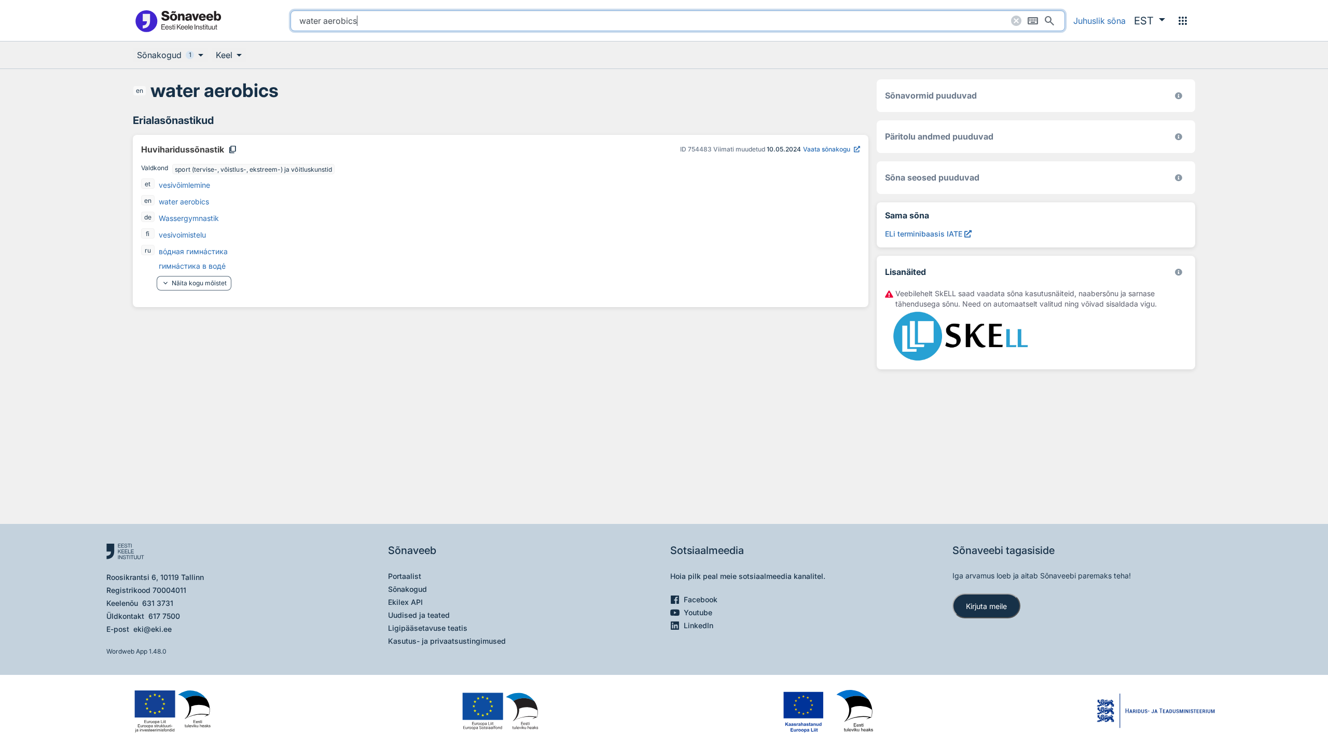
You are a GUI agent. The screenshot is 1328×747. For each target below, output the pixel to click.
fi (147, 234)
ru (148, 250)
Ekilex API (405, 602)
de (147, 217)
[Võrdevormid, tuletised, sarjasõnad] (1178, 178)
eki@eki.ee (152, 629)
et (147, 184)
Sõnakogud (407, 589)
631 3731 (157, 603)
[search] (677, 20)
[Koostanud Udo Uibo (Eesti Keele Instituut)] (1178, 137)
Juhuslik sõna (1099, 21)
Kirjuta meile (986, 606)
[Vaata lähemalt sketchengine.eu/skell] (1178, 272)
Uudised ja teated (419, 615)
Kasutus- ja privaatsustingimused (447, 641)
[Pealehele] (178, 20)
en (139, 90)
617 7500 (164, 616)
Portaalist (404, 576)
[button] (1149, 21)
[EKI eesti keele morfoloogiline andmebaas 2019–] (1178, 96)
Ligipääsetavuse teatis (427, 628)
